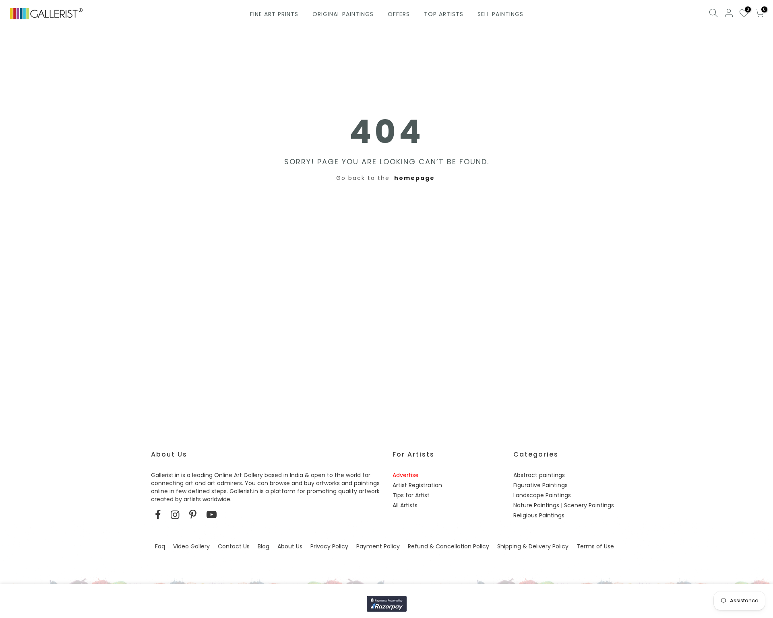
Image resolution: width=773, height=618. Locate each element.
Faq (160, 546)
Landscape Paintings (542, 495)
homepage (414, 178)
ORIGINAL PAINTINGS (343, 14)
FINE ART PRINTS (274, 14)
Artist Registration (417, 485)
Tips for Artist (411, 495)
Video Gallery (191, 546)
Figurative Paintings (540, 485)
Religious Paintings (538, 515)
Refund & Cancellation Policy (448, 546)
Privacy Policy (329, 546)
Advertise (406, 475)
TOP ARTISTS (443, 14)
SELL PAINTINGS (500, 14)
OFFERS (399, 14)
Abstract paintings (539, 475)
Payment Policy (378, 546)
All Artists (405, 505)
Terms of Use (595, 546)
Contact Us (234, 546)
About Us (289, 546)
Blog (263, 546)
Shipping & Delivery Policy (532, 546)
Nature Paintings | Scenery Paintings (563, 505)
